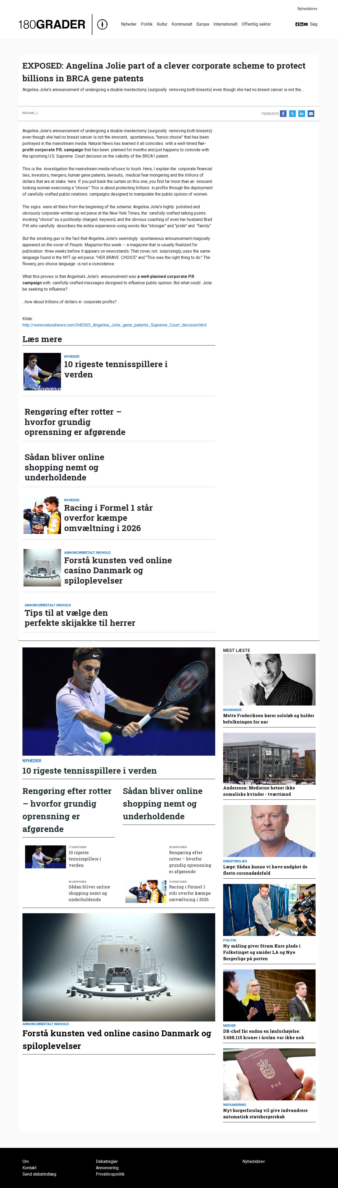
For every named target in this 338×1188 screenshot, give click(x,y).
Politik (147, 24)
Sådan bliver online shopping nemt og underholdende (64, 467)
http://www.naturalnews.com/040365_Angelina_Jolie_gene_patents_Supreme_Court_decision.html (114, 325)
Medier (229, 1026)
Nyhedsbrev (307, 9)
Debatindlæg (235, 861)
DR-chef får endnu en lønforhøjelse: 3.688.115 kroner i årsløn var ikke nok (263, 1034)
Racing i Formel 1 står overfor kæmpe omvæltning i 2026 (108, 518)
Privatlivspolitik (110, 1174)
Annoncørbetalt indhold (87, 553)
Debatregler (107, 1161)
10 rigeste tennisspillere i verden (116, 369)
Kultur (162, 24)
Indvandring (234, 1105)
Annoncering (107, 1167)
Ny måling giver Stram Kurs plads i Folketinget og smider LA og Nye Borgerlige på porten (262, 952)
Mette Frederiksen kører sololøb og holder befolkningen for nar (268, 719)
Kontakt (29, 1167)
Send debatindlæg (39, 1174)
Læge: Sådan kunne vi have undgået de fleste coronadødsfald (265, 870)
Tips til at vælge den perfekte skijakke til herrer (80, 618)
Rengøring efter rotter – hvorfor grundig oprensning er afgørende (75, 421)
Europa (202, 24)
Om (25, 1161)
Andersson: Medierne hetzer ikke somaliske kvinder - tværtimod (259, 791)
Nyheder (129, 24)
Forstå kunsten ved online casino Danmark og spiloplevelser (118, 570)
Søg (313, 24)
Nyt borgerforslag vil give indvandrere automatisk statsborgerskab (265, 1113)
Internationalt (225, 24)
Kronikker (232, 710)
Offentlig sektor (256, 24)
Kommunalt (182, 24)
